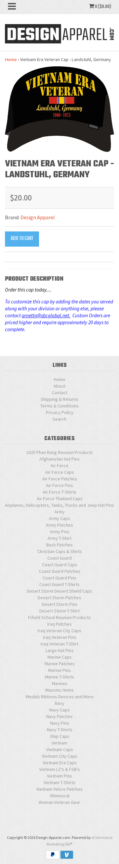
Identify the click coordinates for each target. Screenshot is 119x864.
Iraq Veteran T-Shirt (59, 644)
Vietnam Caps (59, 749)
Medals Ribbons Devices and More (60, 697)
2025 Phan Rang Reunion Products (59, 452)
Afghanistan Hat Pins (59, 459)
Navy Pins (59, 723)
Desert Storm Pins (60, 604)
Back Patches (59, 545)
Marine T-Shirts (59, 677)
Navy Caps (59, 710)
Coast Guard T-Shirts (59, 584)
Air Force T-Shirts (59, 492)
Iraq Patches (59, 624)
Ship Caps (59, 736)
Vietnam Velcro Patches (59, 789)
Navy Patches (59, 716)
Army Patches (59, 525)
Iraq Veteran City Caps (59, 631)
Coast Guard (59, 558)
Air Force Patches (59, 479)
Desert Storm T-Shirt (59, 611)
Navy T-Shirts (59, 730)
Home (11, 59)
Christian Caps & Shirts (59, 551)
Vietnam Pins (59, 776)
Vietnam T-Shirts (59, 782)
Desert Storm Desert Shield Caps (59, 591)
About (59, 386)
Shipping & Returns (59, 399)
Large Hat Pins (60, 650)
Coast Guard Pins (59, 578)
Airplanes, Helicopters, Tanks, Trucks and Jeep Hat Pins (59, 505)
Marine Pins (59, 670)
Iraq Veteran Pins (59, 637)
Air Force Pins (59, 485)
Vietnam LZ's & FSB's (59, 769)
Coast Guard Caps (59, 565)
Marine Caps (60, 657)
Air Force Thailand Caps (60, 498)
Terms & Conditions (59, 406)
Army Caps (59, 518)
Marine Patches (60, 664)
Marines (59, 683)
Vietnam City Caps (59, 756)
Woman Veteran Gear (59, 802)
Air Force (59, 465)
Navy (59, 703)
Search (59, 419)
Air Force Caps (59, 472)
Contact (59, 393)
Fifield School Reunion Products (59, 617)
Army (60, 512)
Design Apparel (37, 217)
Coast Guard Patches (59, 571)
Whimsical (59, 796)
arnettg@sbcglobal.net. (46, 315)
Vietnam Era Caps (60, 763)
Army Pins (59, 532)
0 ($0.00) (102, 7)
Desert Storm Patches (59, 598)
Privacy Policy (59, 412)
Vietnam (59, 743)
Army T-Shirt (59, 538)
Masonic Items (59, 690)
